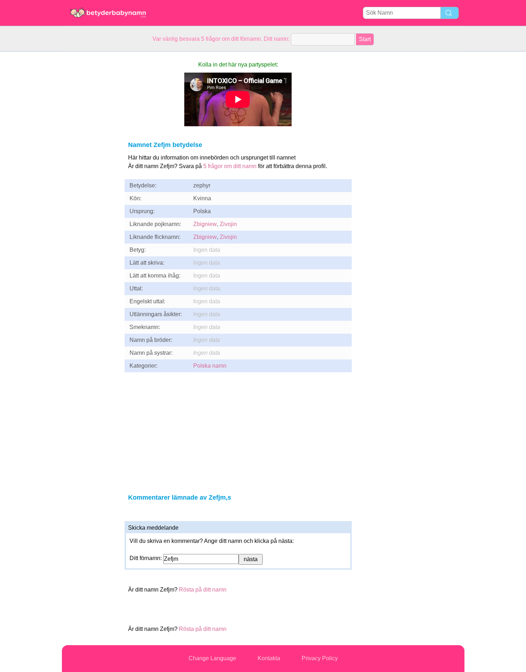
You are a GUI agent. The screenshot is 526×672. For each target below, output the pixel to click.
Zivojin (228, 224)
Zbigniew (205, 224)
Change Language (212, 658)
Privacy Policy (320, 658)
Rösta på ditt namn (203, 590)
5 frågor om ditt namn (230, 166)
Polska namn (210, 366)
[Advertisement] (90, 158)
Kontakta (269, 658)
